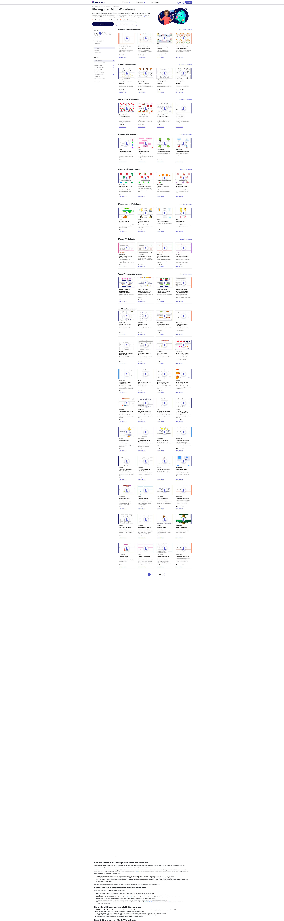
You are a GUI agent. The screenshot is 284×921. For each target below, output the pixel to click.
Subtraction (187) (99, 67)
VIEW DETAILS (122, 57)
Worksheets (99, 6)
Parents (125, 2)
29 (160, 574)
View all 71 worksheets (186, 274)
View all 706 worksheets (185, 29)
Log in (181, 2)
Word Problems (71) (100, 78)
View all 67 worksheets (186, 134)
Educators (139, 2)
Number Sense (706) (100, 62)
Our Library (155, 2)
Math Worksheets (107, 6)
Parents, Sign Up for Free (103, 24)
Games (96, 45)
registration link (149, 901)
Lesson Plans (98, 52)
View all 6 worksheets (186, 239)
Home (93, 6)
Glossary (97, 50)
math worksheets (129, 896)
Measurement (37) (99, 74)
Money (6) (97, 76)
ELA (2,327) (98, 82)
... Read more (146, 16)
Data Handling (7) (99, 72)
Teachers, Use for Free (126, 24)
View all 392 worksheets (185, 64)
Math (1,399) (98, 60)
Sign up (189, 2)
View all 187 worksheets (185, 99)
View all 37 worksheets (186, 204)
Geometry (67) (98, 69)
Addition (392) (98, 65)
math (144, 877)
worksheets (138, 871)
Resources (97, 43)
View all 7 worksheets (186, 169)
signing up (169, 901)
